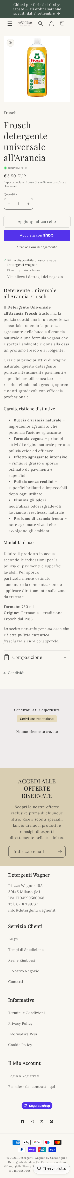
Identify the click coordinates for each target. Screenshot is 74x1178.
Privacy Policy (20, 1023)
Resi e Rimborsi (21, 960)
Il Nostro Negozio (23, 971)
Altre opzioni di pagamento (37, 247)
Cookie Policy (20, 1045)
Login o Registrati (23, 1076)
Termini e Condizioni (26, 1013)
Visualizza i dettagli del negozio (35, 276)
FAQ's (13, 939)
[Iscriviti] (59, 852)
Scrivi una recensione (37, 719)
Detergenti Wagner (31, 1158)
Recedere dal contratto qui (31, 1086)
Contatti (15, 981)
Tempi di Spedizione (26, 949)
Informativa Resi (22, 1034)
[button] (10, 23)
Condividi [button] (16, 672)
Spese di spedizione (39, 182)
